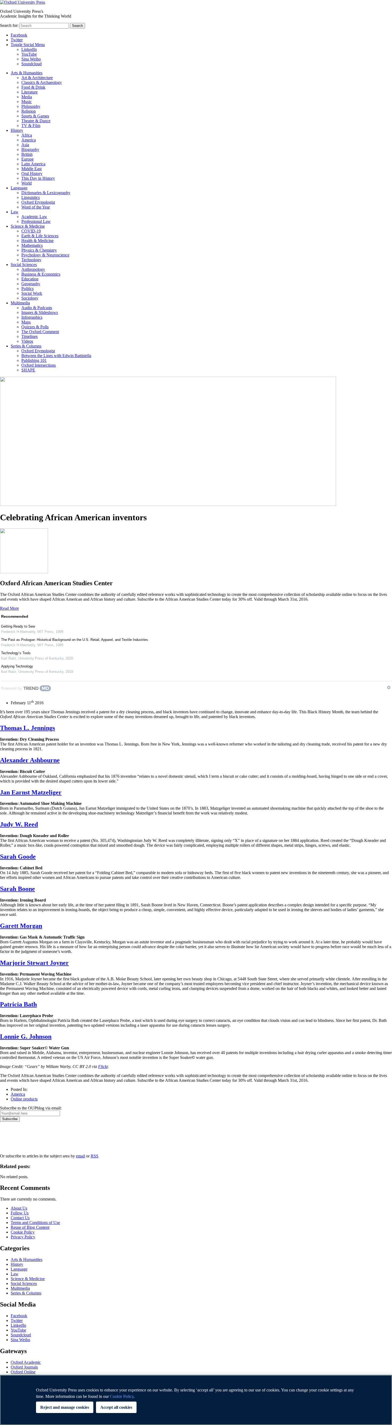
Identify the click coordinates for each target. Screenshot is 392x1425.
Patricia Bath (18, 1004)
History (17, 130)
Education (29, 279)
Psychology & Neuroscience (45, 255)
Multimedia (20, 303)
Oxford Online (23, 1372)
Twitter (17, 40)
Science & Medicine (28, 226)
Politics (27, 288)
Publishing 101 (34, 360)
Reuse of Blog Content (30, 1227)
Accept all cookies (116, 1407)
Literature (29, 92)
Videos (27, 341)
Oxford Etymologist (38, 202)
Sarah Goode (18, 856)
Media (26, 97)
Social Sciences (24, 264)
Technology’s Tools (16, 653)
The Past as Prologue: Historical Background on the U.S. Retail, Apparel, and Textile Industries (74, 640)
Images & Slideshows (39, 312)
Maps (26, 322)
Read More (9, 608)
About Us (19, 1208)
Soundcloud (31, 64)
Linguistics (30, 197)
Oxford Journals (24, 1367)
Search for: (9, 25)
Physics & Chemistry (39, 250)
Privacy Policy (15, 1140)
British (27, 154)
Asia (25, 144)
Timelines (29, 336)
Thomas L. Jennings (27, 727)
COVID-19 (31, 231)
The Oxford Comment (40, 331)
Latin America (33, 164)
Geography (30, 283)
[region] (196, 1400)
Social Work (31, 293)
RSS (94, 1156)
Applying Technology (17, 666)
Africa (26, 135)
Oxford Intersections (38, 365)
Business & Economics (40, 274)
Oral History (31, 173)
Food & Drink (33, 87)
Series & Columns (26, 346)
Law (14, 212)
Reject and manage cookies (64, 1407)
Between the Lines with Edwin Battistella (56, 355)
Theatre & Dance (35, 120)
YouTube (29, 54)
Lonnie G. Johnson (25, 1036)
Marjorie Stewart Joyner (34, 962)
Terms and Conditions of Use (35, 1222)
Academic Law (34, 216)
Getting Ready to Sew (18, 626)
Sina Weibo (31, 59)
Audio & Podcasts (36, 307)
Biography (30, 149)
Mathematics (32, 245)
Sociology (29, 298)
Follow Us (20, 1213)
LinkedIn (29, 49)
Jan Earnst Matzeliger (31, 792)
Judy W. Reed (19, 824)
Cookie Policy (23, 1232)
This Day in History (38, 178)
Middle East (31, 168)
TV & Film (30, 125)
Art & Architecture (37, 77)
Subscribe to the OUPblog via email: (31, 1108)
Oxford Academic (26, 1362)
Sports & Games (35, 116)
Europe (27, 159)
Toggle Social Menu (28, 44)
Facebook (19, 35)
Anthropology (33, 269)
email (80, 1156)
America (28, 140)
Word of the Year (35, 207)
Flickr (103, 1066)
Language (19, 188)
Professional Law (36, 221)
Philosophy (30, 106)
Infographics (31, 317)
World (26, 183)
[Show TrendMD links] (389, 687)
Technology (31, 259)
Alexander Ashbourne (30, 760)
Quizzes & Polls (35, 327)
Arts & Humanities (26, 73)
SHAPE (28, 370)
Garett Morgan (21, 925)
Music (26, 101)
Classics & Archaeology (41, 82)
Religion (28, 111)
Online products (24, 1099)
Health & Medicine (37, 240)
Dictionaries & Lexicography (45, 192)
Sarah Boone (17, 888)
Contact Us (20, 1217)
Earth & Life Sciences (39, 236)
